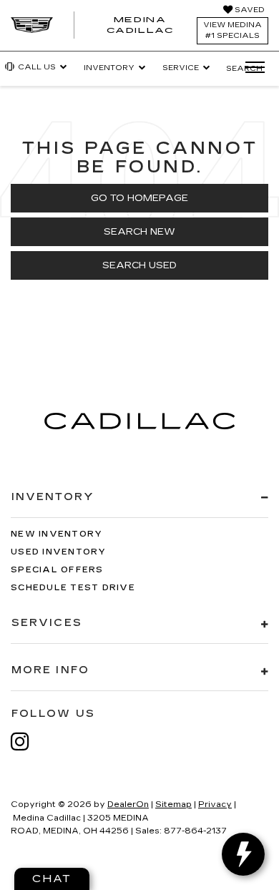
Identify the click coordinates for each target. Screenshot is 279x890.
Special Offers (57, 569)
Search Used (139, 265)
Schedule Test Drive (73, 587)
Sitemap (173, 804)
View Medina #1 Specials (232, 30)
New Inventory (56, 534)
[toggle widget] (243, 854)
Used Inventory (59, 552)
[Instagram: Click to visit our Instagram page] (27, 741)
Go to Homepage (139, 198)
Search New (139, 232)
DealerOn (128, 804)
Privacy (215, 804)
